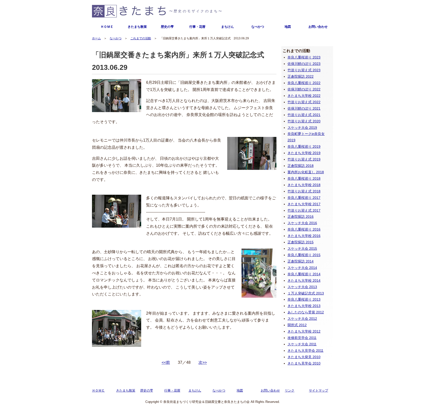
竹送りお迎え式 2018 (304, 191)
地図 (288, 27)
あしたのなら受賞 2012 (306, 312)
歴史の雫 (167, 27)
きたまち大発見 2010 (304, 357)
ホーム (96, 38)
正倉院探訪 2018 (301, 166)
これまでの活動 (140, 38)
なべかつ (257, 27)
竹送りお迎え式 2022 (304, 102)
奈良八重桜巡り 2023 (304, 57)
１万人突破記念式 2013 (306, 293)
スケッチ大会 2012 (302, 319)
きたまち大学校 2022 (304, 96)
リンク (289, 390)
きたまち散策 (137, 27)
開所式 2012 (297, 325)
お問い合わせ (318, 27)
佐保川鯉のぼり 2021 (304, 108)
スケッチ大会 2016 (302, 223)
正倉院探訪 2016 (301, 217)
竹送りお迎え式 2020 (304, 121)
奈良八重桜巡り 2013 (304, 299)
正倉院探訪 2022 (301, 76)
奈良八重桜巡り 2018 (304, 178)
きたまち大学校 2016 (304, 236)
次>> (202, 362)
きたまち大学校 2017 (304, 204)
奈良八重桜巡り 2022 (304, 83)
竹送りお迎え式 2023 (304, 70)
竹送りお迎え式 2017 (304, 210)
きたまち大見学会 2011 (305, 350)
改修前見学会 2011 (302, 338)
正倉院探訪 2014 (301, 261)
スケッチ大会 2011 (302, 344)
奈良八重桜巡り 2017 (304, 198)
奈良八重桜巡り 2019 (304, 146)
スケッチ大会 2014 (302, 268)
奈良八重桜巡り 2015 (304, 255)
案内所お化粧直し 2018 (306, 172)
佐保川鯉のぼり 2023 (304, 64)
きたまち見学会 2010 (304, 363)
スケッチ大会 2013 (302, 287)
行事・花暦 (197, 27)
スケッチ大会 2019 (302, 128)
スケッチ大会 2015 (302, 248)
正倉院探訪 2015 (301, 242)
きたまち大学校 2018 (304, 185)
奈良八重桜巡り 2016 (304, 229)
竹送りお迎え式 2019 (304, 159)
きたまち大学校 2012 (304, 331)
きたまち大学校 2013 (304, 306)
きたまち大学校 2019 (304, 153)
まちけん (227, 27)
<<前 (166, 362)
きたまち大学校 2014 (304, 280)
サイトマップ (318, 390)
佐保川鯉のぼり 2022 (304, 89)
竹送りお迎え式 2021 (304, 115)
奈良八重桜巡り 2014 (304, 274)
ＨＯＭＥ (107, 27)
